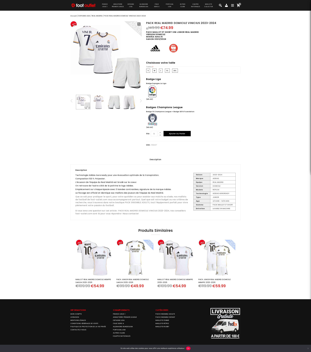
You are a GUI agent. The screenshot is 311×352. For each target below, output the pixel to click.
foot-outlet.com (99, 199)
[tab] (155, 159)
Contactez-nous (78, 330)
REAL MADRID (97, 16)
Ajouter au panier (177, 133)
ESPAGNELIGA (131, 5)
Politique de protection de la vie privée (88, 326)
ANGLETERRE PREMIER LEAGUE (118, 5)
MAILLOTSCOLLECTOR (208, 5)
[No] (308, 348)
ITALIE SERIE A (118, 323)
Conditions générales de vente (84, 323)
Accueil (73, 16)
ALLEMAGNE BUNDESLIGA (123, 326)
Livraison (74, 317)
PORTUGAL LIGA (119, 330)
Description (155, 159)
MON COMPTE (76, 314)
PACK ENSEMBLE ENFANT (165, 317)
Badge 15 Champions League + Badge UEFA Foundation (170, 111)
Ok (188, 348)
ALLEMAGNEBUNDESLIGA (143, 5)
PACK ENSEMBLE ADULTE (137, 202)
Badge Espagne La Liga (156, 83)
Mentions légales (78, 320)
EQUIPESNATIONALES (195, 5)
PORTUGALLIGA (169, 5)
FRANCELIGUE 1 (105, 5)
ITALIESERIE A (156, 5)
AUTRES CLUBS (119, 333)
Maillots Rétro (162, 323)
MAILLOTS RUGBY (162, 326)
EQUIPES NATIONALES (121, 336)
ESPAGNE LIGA (84, 16)
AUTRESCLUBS (182, 5)
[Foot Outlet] (83, 5)
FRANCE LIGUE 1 (119, 314)
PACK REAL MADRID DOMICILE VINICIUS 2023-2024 (143, 210)
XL (167, 70)
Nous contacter (131, 213)
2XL (175, 70)
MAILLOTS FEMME (162, 320)
